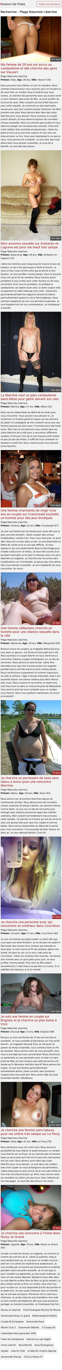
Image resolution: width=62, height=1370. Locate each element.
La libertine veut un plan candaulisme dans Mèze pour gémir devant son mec (30, 397)
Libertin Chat (18, 1350)
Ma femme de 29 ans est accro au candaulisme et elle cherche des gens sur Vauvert (29, 68)
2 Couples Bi (48, 1327)
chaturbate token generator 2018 (18, 1333)
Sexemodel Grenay (11, 1356)
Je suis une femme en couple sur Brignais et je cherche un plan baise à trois (29, 1020)
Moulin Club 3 (8, 1327)
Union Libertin (8, 1345)
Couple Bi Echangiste (12, 1321)
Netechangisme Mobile (44, 1315)
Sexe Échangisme (43, 1345)
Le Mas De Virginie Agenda (41, 1350)
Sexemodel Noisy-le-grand (15, 1315)
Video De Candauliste (12, 1339)
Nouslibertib (25, 1345)
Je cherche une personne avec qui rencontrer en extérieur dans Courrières (30, 924)
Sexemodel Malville (28, 1327)
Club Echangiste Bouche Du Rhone (41, 1309)
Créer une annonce (49, 4)
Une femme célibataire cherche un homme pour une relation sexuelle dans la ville (30, 631)
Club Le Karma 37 (33, 1356)
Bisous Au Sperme (11, 1309)
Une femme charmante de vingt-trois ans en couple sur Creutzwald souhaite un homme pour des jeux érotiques (30, 514)
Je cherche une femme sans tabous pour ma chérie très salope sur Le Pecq (30, 1132)
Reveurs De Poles (12, 4)
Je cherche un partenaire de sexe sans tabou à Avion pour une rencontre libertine (30, 781)
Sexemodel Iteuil (35, 1321)
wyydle (4, 1350)
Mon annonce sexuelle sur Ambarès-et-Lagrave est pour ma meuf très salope (30, 245)
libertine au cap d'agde (38, 1339)
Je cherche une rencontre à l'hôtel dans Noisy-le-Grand (30, 1235)
